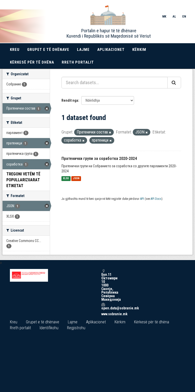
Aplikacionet (111, 49)
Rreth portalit (78, 62)
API (142, 199)
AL (174, 16)
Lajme (83, 49)
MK (164, 16)
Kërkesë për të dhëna (32, 62)
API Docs (156, 199)
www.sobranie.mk (103, 314)
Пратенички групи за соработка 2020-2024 (99, 158)
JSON (76, 178)
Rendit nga (69, 100)
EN (184, 16)
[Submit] (174, 82)
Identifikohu (49, 327)
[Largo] (110, 132)
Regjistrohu (76, 327)
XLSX (66, 178)
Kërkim (139, 49)
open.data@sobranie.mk (103, 308)
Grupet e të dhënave (48, 49)
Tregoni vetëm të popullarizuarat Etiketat (23, 180)
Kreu (15, 49)
